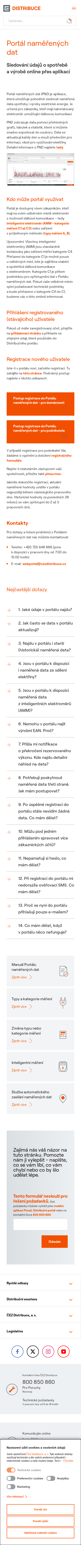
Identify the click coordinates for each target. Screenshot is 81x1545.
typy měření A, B (56, 233)
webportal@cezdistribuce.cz (44, 564)
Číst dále (68, 1460)
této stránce (32, 373)
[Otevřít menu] (73, 8)
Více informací (15, 1496)
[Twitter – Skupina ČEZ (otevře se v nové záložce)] (33, 1351)
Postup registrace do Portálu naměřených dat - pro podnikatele (39, 428)
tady (59, 147)
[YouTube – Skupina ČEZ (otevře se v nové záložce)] (64, 1351)
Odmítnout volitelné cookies (40, 1532)
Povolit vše (40, 1509)
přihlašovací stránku (26, 333)
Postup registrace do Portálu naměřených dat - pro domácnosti (38, 400)
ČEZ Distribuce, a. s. (37, 1454)
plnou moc (53, 474)
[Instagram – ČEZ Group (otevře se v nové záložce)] (48, 1351)
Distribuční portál (44, 1210)
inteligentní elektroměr (25, 223)
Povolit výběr (40, 1521)
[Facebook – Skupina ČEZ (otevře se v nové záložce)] (17, 1351)
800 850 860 (42, 1215)
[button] (40, 609)
